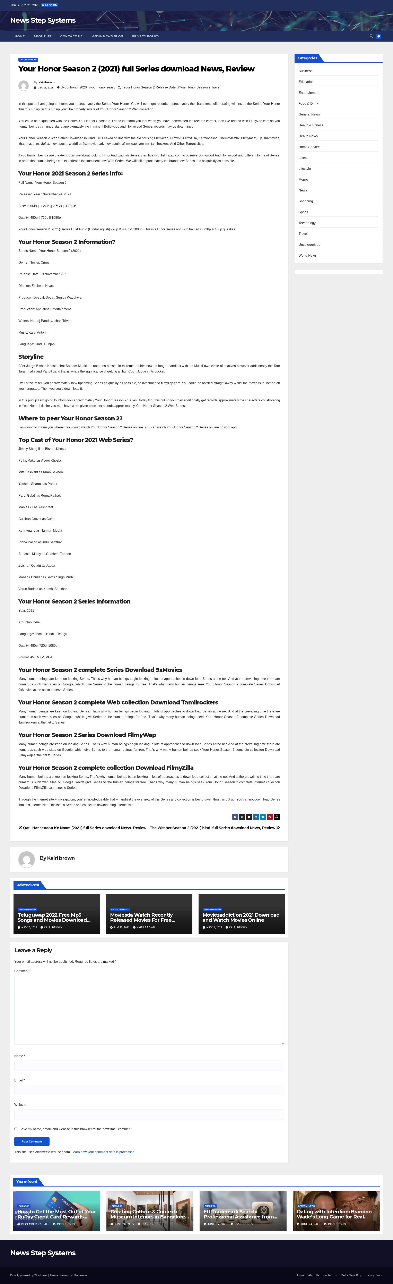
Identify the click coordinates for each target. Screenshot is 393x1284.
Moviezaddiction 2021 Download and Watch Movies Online (241, 917)
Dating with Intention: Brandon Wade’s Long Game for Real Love (334, 1217)
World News (308, 255)
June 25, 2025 (218, 1224)
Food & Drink (308, 103)
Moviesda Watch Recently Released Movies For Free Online (141, 920)
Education (306, 82)
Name (19, 1056)
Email (19, 1080)
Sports (303, 212)
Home (20, 36)
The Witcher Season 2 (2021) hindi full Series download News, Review (213, 828)
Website (20, 1104)
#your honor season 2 (104, 87)
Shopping (306, 201)
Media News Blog (107, 36)
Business (306, 71)
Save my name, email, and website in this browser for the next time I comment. (75, 1129)
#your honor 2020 (74, 87)
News (303, 190)
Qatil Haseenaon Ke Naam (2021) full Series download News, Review (84, 828)
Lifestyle (305, 168)
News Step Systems (42, 20)
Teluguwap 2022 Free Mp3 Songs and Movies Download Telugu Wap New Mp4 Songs (53, 920)
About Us (42, 36)
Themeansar (80, 1275)
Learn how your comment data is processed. (103, 1152)
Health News (308, 136)
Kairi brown (46, 82)
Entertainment (28, 60)
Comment (22, 971)
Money (304, 179)
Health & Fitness (311, 125)
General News (309, 114)
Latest (303, 158)
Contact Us (71, 36)
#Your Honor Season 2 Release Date (149, 87)
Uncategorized (310, 244)
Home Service (309, 147)
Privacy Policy (145, 36)
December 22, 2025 (35, 1224)
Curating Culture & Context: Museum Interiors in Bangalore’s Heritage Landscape (150, 1217)
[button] (371, 36)
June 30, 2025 (124, 1224)
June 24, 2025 (311, 1224)
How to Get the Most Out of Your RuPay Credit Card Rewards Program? (56, 1217)
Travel (303, 234)
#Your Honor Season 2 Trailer (198, 87)
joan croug (65, 1224)
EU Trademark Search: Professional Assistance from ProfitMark (238, 1217)
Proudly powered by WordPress (29, 1275)
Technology (307, 223)
